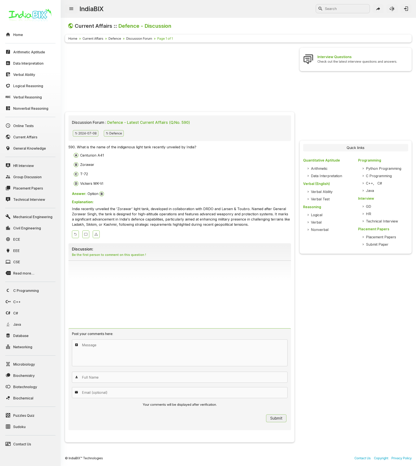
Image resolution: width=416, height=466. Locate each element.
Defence (115, 38)
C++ (369, 183)
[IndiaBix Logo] (30, 17)
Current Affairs (93, 38)
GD (368, 206)
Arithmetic (319, 168)
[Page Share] (378, 8)
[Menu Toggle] (71, 8)
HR (368, 214)
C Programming (379, 176)
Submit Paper (377, 244)
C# (379, 183)
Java (370, 190)
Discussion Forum (139, 38)
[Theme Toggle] (392, 8)
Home (72, 38)
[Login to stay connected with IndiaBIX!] (406, 8)
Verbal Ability (322, 192)
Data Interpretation (326, 176)
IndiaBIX (92, 9)
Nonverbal (319, 229)
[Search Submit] (320, 8)
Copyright (381, 458)
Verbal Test (320, 199)
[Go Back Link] (75, 234)
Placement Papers (381, 237)
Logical (316, 215)
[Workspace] (85, 234)
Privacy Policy (402, 458)
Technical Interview (382, 221)
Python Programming (383, 168)
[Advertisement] (179, 78)
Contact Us (362, 458)
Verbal (316, 222)
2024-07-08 (87, 133)
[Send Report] (96, 234)
